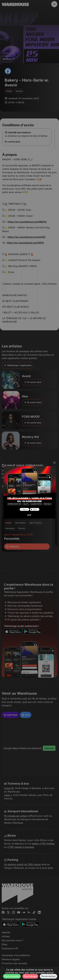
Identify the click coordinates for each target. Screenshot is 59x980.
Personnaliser (48, 976)
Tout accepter (11, 976)
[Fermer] (54, 462)
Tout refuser (30, 976)
